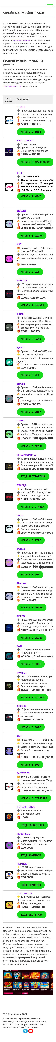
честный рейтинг (12, 86)
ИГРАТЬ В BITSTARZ (34, 798)
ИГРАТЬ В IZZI (31, 540)
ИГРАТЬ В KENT (31, 196)
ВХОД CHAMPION (31, 885)
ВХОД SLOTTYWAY (31, 914)
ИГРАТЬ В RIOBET (32, 697)
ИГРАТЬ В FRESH (31, 446)
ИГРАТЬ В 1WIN (31, 131)
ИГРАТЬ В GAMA (31, 339)
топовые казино (21, 40)
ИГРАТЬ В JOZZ (31, 727)
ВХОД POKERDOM (31, 855)
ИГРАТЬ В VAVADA (32, 305)
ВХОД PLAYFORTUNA (33, 476)
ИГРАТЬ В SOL (30, 764)
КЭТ (19, 244)
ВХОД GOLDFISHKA (32, 825)
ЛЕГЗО (21, 616)
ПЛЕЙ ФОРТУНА (26, 455)
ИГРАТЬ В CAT (30, 271)
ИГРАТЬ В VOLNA (31, 607)
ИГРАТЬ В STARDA (32, 506)
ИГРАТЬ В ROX (30, 574)
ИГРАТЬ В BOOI (31, 664)
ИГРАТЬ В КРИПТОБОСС (35, 162)
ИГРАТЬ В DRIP (31, 412)
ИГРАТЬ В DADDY (31, 235)
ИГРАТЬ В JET (30, 375)
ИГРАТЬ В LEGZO (31, 637)
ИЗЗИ (20, 515)
